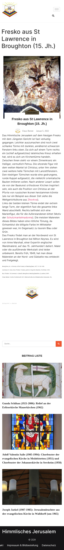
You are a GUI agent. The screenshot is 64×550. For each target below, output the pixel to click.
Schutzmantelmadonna (19, 217)
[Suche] (59, 344)
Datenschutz (49, 545)
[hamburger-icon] (56, 9)
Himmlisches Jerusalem (29, 531)
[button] (53, 15)
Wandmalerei (32, 113)
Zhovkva (32, 199)
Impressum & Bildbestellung (22, 545)
